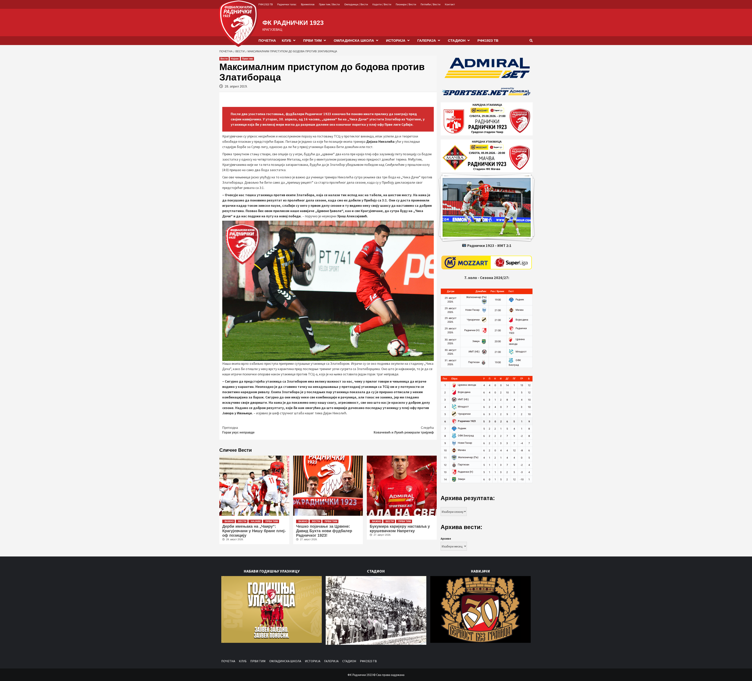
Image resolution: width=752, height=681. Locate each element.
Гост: (511, 291)
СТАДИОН (456, 40)
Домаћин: (481, 291)
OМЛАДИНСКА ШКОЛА (354, 40)
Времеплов (308, 4)
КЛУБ (286, 40)
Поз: (445, 378)
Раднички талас (286, 4)
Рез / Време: (498, 291)
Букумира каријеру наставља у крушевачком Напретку (400, 528)
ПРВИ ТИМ (312, 40)
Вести (224, 58)
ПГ (514, 378)
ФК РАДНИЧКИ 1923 (293, 22)
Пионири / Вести (406, 4)
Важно (229, 521)
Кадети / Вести (381, 4)
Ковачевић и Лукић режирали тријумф (404, 430)
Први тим (247, 58)
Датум (450, 291)
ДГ (507, 378)
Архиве (446, 538)
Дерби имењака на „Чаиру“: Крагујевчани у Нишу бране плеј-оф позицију (254, 530)
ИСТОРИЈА (395, 40)
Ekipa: (454, 378)
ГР (521, 378)
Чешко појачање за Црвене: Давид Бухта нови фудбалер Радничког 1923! (324, 530)
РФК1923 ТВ (265, 4)
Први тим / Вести (329, 4)
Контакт (450, 4)
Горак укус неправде (238, 430)
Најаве (235, 58)
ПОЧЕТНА (267, 40)
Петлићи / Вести (430, 4)
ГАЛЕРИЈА (426, 40)
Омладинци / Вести (356, 4)
